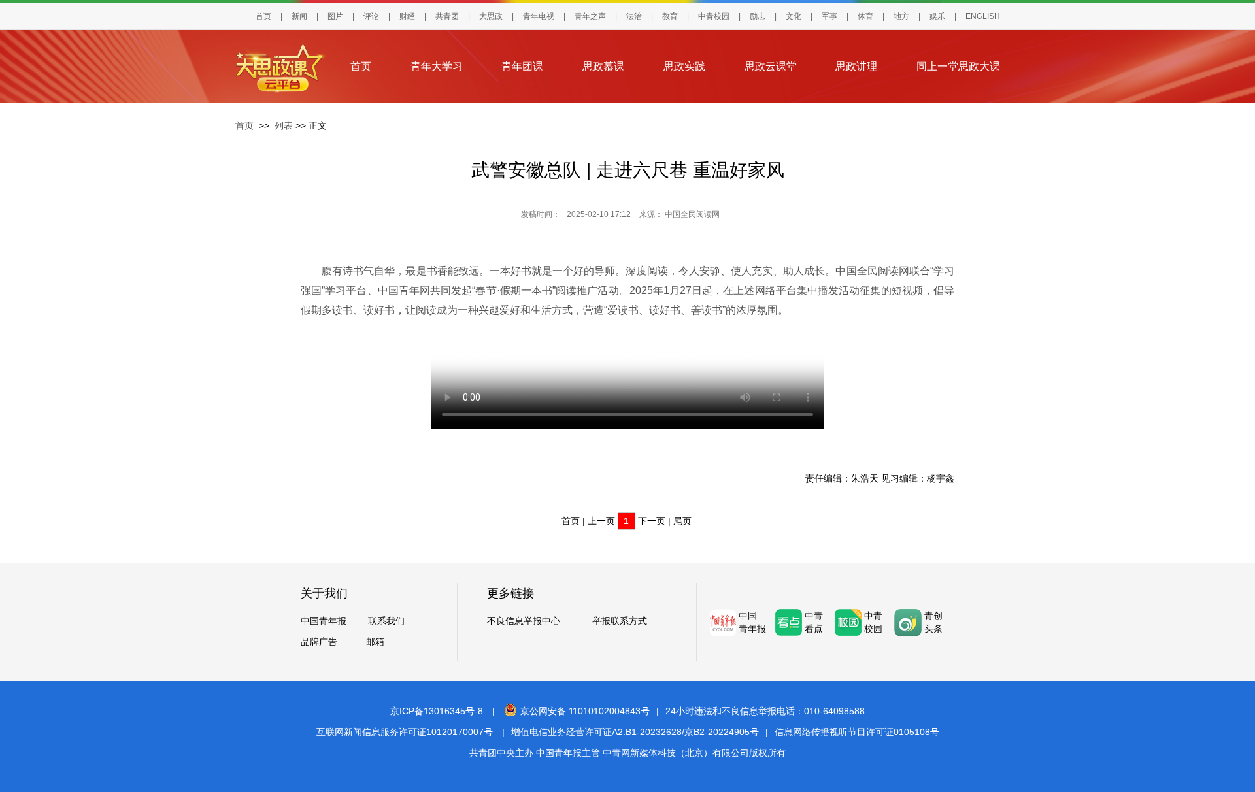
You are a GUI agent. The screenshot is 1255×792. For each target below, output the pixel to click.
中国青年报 (323, 621)
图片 (335, 16)
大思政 (491, 16)
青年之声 (590, 16)
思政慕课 (603, 66)
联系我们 (386, 621)
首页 (263, 16)
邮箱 (375, 641)
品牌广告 (319, 641)
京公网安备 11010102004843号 (585, 711)
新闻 (299, 16)
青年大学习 (436, 66)
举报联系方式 (619, 621)
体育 (865, 16)
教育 (670, 16)
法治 (634, 16)
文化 (793, 16)
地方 (901, 16)
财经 (407, 16)
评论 (371, 16)
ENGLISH (982, 16)
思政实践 (684, 66)
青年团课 (522, 66)
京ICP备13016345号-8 (436, 711)
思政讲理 (856, 66)
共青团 (447, 16)
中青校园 (713, 16)
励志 (757, 16)
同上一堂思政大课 (958, 66)
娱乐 (937, 16)
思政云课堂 (771, 66)
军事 (829, 16)
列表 (284, 125)
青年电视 (538, 16)
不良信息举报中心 (523, 621)
